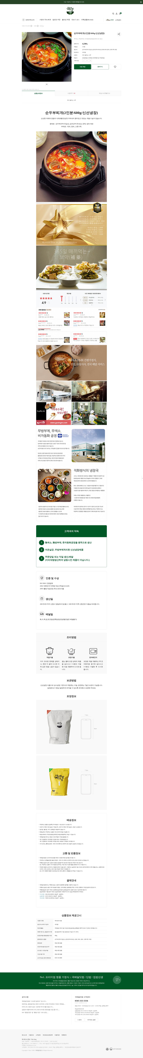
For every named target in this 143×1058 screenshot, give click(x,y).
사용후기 (71, 93)
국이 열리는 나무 (86, 55)
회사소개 (24, 1035)
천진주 (78, 1047)
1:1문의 (79, 1019)
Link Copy (42, 26)
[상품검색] (113, 14)
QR (46, 84)
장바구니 (100, 66)
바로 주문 (82, 66)
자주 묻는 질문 (91, 1019)
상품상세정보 (38, 93)
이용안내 (31, 1035)
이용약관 (57, 1035)
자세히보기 (117, 979)
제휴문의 (64, 1035)
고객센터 (38, 1035)
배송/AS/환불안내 (104, 93)
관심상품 (115, 66)
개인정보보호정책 (48, 1035)
